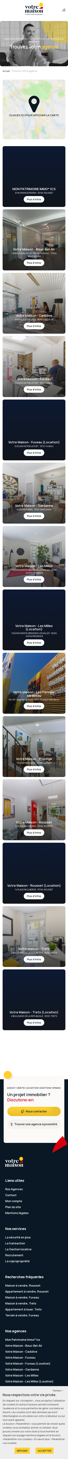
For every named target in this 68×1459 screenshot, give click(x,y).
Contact (11, 1195)
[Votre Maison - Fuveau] (34, 385)
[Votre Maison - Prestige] (34, 765)
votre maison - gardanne (22, 1369)
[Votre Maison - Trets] (34, 955)
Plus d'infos (34, 199)
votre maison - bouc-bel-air (23, 1346)
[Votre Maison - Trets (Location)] (34, 1018)
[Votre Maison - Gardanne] (34, 512)
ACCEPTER (44, 1451)
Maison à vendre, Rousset (22, 1285)
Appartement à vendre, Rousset (27, 1291)
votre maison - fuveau (20, 1357)
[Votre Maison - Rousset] (34, 828)
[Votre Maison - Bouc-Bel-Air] (34, 256)
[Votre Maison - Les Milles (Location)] (34, 635)
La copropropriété (17, 1261)
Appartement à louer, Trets (23, 1309)
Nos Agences (14, 1189)
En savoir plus (42, 1439)
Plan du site (13, 1207)
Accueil (6, 71)
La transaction (15, 1243)
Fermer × (58, 1390)
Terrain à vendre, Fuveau (22, 1315)
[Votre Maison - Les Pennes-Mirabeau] (34, 700)
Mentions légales (17, 1213)
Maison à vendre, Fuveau (22, 1297)
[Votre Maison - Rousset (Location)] (34, 892)
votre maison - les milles (22, 1375)
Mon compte (13, 1201)
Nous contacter (36, 1111)
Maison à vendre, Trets (20, 1303)
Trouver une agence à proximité (35, 1124)
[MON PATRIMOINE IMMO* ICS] (34, 195)
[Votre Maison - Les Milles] (34, 573)
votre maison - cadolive (21, 1352)
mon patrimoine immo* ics (22, 1340)
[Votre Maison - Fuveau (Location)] (34, 448)
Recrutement (14, 1255)
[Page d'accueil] (34, 9)
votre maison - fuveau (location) (27, 1363)
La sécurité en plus (18, 1237)
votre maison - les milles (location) (29, 1381)
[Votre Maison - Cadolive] (34, 321)
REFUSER (22, 1451)
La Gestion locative (18, 1249)
